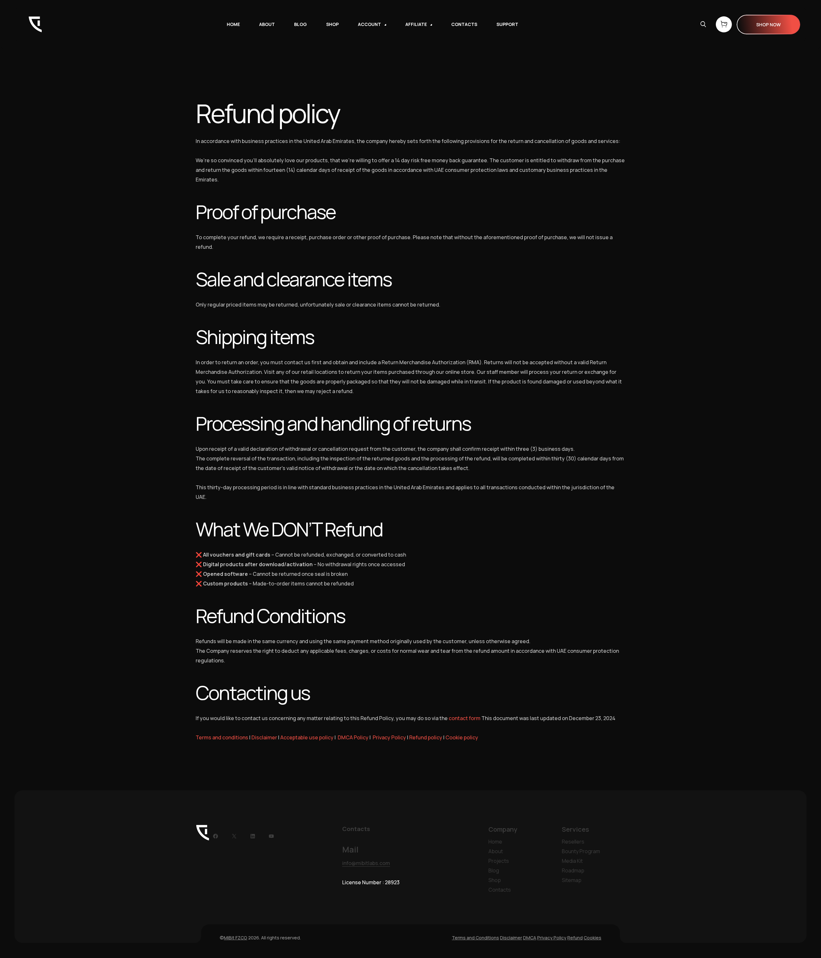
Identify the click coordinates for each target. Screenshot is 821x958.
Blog (493, 870)
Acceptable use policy (307, 737)
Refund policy (425, 737)
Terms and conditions (222, 737)
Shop (494, 880)
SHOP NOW (768, 24)
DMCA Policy (353, 737)
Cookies (592, 938)
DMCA (529, 938)
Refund (575, 938)
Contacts (499, 889)
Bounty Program (581, 851)
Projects (498, 860)
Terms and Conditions (475, 938)
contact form (464, 718)
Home (495, 841)
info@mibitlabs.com (366, 863)
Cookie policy (461, 737)
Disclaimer (264, 737)
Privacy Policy (389, 737)
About (495, 851)
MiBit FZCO (235, 938)
